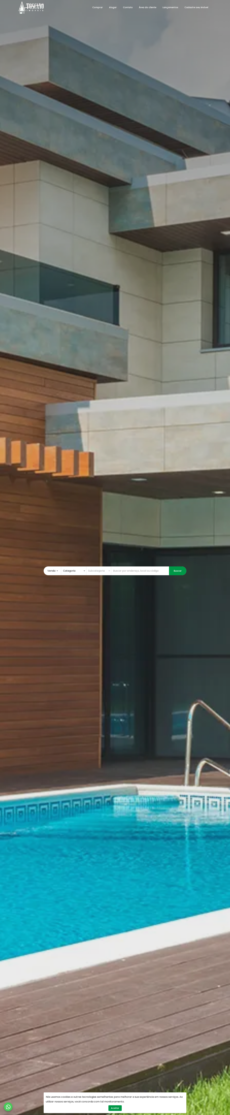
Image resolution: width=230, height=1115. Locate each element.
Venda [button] (51, 571)
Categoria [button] (69, 571)
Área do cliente (147, 7)
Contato (128, 7)
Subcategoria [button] (96, 571)
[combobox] (140, 570)
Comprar (97, 7)
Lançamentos (170, 7)
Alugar (113, 7)
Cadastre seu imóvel (196, 7)
